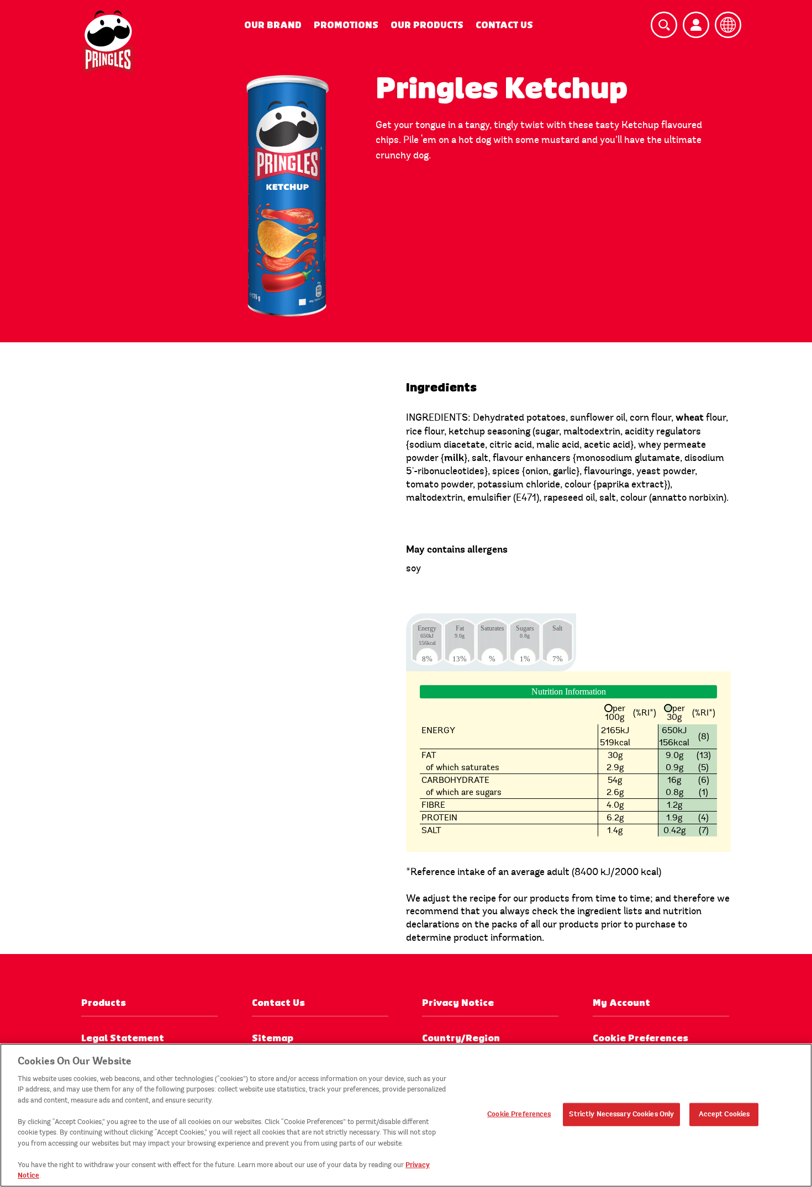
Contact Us (504, 25)
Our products (427, 25)
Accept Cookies (724, 1114)
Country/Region (461, 1038)
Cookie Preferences (519, 1114)
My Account (621, 1003)
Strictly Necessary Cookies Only (621, 1114)
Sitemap (272, 1038)
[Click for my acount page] (696, 25)
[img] (108, 41)
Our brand (273, 25)
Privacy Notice (458, 1003)
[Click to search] (664, 25)
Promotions (346, 25)
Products (103, 1003)
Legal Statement (122, 1038)
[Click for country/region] (728, 25)
